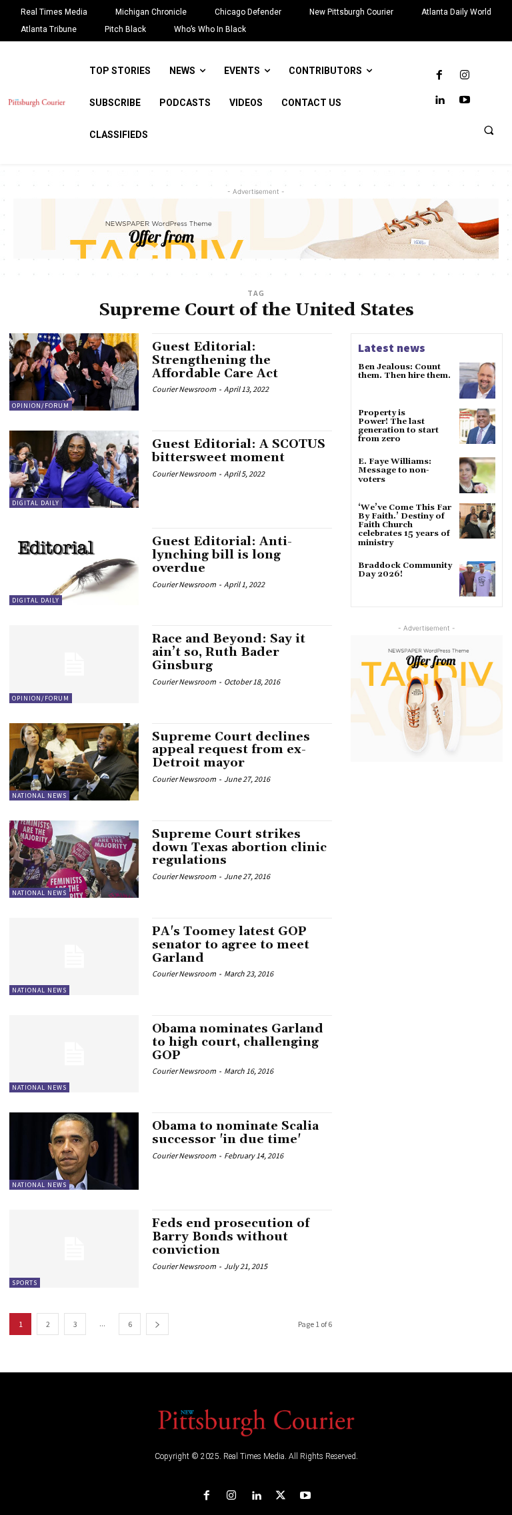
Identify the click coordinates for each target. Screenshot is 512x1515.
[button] (488, 130)
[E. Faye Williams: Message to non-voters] (477, 475)
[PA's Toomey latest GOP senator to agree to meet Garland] (74, 956)
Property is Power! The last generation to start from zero (398, 426)
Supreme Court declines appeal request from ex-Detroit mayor (231, 750)
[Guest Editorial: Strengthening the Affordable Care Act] (74, 372)
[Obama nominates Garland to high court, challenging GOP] (74, 1053)
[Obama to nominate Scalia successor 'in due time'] (74, 1151)
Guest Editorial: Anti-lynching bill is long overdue (222, 555)
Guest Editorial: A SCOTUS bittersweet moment (238, 451)
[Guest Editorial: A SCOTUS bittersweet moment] (74, 469)
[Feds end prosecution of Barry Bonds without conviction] (74, 1248)
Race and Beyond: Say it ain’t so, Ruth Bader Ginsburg (228, 652)
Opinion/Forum (40, 405)
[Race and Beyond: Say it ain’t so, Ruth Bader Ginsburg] (74, 664)
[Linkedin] (440, 100)
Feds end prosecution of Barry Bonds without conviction (230, 1237)
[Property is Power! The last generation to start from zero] (477, 427)
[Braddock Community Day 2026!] (477, 579)
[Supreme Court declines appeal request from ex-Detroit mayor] (74, 761)
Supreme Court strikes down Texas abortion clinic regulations (239, 847)
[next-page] (157, 1324)
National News (39, 795)
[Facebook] (440, 76)
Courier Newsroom (184, 389)
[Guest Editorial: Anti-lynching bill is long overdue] (74, 566)
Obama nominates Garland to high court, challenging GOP (237, 1042)
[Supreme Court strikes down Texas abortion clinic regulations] (74, 859)
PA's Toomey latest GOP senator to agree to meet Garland (230, 945)
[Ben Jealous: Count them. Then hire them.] (477, 381)
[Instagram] (464, 76)
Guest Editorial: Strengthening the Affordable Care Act (215, 360)
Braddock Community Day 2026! (405, 570)
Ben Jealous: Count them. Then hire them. (404, 371)
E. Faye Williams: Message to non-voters (394, 470)
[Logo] (256, 1421)
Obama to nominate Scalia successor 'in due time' (235, 1132)
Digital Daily (35, 503)
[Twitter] (281, 1496)
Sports (24, 1282)
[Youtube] (464, 100)
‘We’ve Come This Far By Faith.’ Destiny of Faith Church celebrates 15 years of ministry (404, 525)
